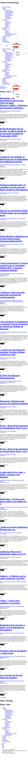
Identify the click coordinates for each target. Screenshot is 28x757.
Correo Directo (8, 13)
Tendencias (7, 25)
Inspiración (5, 19)
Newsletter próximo (16, 480)
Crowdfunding (8, 18)
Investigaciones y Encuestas (11, 33)
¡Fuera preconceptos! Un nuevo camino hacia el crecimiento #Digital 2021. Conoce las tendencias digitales (14, 266)
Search (18, 52)
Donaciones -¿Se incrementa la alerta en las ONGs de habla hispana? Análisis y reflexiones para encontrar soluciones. (13, 103)
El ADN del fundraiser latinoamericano (10, 376)
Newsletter (25, 507)
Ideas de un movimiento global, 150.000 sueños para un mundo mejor (14, 213)
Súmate (4, 37)
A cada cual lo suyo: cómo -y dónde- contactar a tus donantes (12, 474)
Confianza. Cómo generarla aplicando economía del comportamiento (12, 294)
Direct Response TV (9, 15)
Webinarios (7, 32)
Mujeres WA (5, 40)
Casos (6, 20)
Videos (6, 26)
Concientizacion (8, 22)
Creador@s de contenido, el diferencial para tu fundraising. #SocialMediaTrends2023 (14, 159)
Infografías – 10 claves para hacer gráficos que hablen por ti (13, 501)
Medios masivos (8, 10)
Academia (5, 29)
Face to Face (2, 532)
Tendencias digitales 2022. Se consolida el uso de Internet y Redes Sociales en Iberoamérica (14, 187)
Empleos (2, 581)
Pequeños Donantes (9, 11)
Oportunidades (18, 656)
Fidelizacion (7, 16)
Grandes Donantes (9, 12)
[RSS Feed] (13, 51)
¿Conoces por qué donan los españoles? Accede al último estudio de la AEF (12, 352)
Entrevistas (7, 23)
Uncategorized (18, 557)
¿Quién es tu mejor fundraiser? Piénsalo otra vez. (14, 528)
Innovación (10, 244)
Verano (22, 633)
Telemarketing (8, 17)
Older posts (3, 697)
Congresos (7, 30)
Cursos (6, 31)
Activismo (2, 218)
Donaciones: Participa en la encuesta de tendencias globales (14, 402)
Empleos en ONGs (6, 28)
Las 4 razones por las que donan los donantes (11, 676)
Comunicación (3, 164)
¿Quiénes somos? (6, 36)
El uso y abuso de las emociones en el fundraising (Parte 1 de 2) (14, 450)
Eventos (4, 38)
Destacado (2, 111)
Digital (4, 8)
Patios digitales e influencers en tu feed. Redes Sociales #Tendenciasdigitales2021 (14, 238)
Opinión (7, 24)
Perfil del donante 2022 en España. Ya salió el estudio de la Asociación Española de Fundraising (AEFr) (13, 132)
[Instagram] (13, 49)
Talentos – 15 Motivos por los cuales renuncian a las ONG (13, 577)
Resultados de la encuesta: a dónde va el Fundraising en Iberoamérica (12, 627)
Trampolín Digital (6, 42)
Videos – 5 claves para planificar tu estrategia (10, 601)
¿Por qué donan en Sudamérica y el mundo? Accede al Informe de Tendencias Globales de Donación (14, 325)
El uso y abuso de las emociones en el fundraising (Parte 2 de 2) (14, 426)
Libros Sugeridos (8, 35)
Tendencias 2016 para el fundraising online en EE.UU (13, 552)
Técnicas (4, 9)
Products (4, 39)
